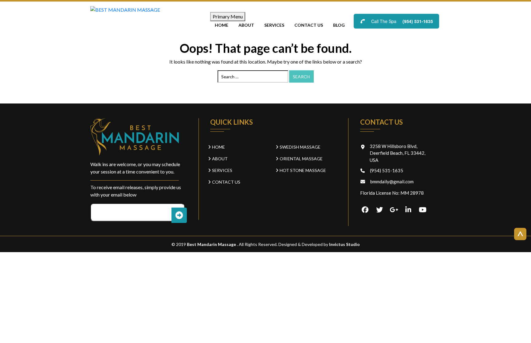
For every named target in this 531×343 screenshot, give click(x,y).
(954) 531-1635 (418, 21)
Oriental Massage (301, 158)
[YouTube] (423, 210)
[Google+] (394, 210)
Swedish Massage (300, 147)
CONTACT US (308, 25)
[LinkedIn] (408, 210)
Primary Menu (228, 16)
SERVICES (274, 25)
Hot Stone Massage (303, 170)
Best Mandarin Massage (212, 244)
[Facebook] (365, 210)
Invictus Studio (344, 244)
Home (221, 25)
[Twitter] (379, 210)
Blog (339, 25)
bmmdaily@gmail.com (392, 181)
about (246, 25)
